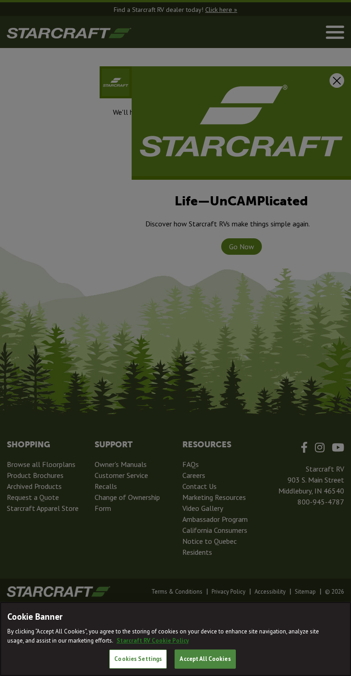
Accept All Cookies (205, 659)
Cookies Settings (138, 659)
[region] (175, 639)
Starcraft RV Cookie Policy (153, 640)
